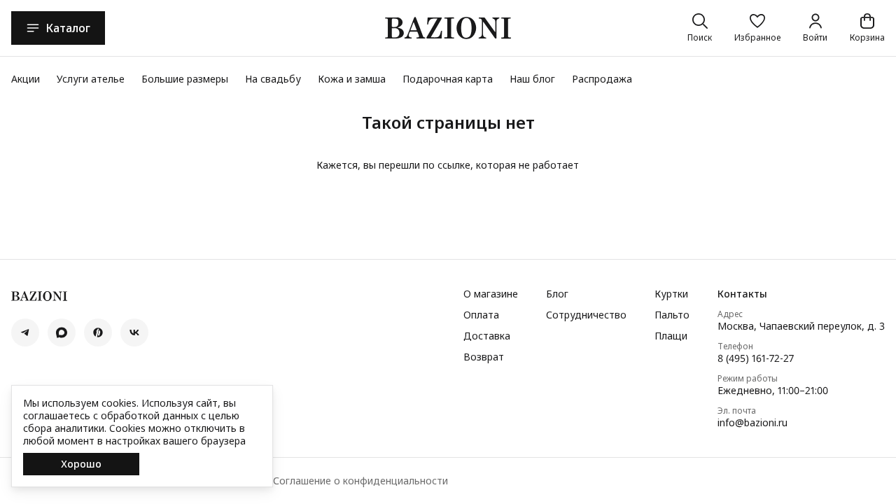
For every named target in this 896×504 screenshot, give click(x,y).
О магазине (490, 294)
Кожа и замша (352, 78)
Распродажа (602, 78)
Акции (25, 78)
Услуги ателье (91, 78)
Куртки (671, 294)
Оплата (481, 315)
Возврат (483, 357)
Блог (557, 294)
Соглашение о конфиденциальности (360, 481)
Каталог (68, 28)
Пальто (672, 315)
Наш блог (532, 78)
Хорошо (81, 463)
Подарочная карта (447, 78)
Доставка (486, 336)
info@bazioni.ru (753, 422)
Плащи (670, 336)
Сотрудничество (586, 315)
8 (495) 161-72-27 (756, 358)
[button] (757, 28)
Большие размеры (184, 78)
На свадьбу (273, 78)
